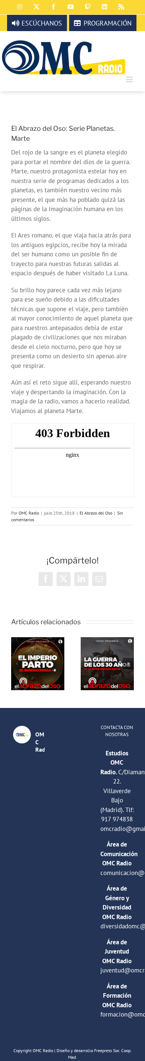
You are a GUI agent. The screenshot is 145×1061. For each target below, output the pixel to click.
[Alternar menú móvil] (130, 79)
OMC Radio (29, 513)
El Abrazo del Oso (96, 513)
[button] (16, 663)
